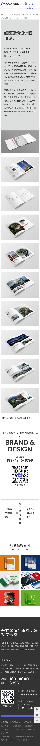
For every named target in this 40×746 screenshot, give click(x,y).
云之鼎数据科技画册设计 (30, 513)
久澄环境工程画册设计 (9, 513)
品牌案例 (13, 14)
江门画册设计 (30, 726)
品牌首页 (4, 18)
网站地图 (23, 740)
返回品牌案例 (20, 513)
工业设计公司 (19, 729)
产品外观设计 (32, 729)
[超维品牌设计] (10, 4)
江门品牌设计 (28, 722)
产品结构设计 (6, 733)
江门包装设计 (6, 729)
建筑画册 (18, 418)
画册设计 (20, 14)
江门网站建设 (17, 726)
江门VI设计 (5, 726)
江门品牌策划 (15, 722)
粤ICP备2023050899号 (10, 740)
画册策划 (26, 418)
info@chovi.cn (31, 708)
